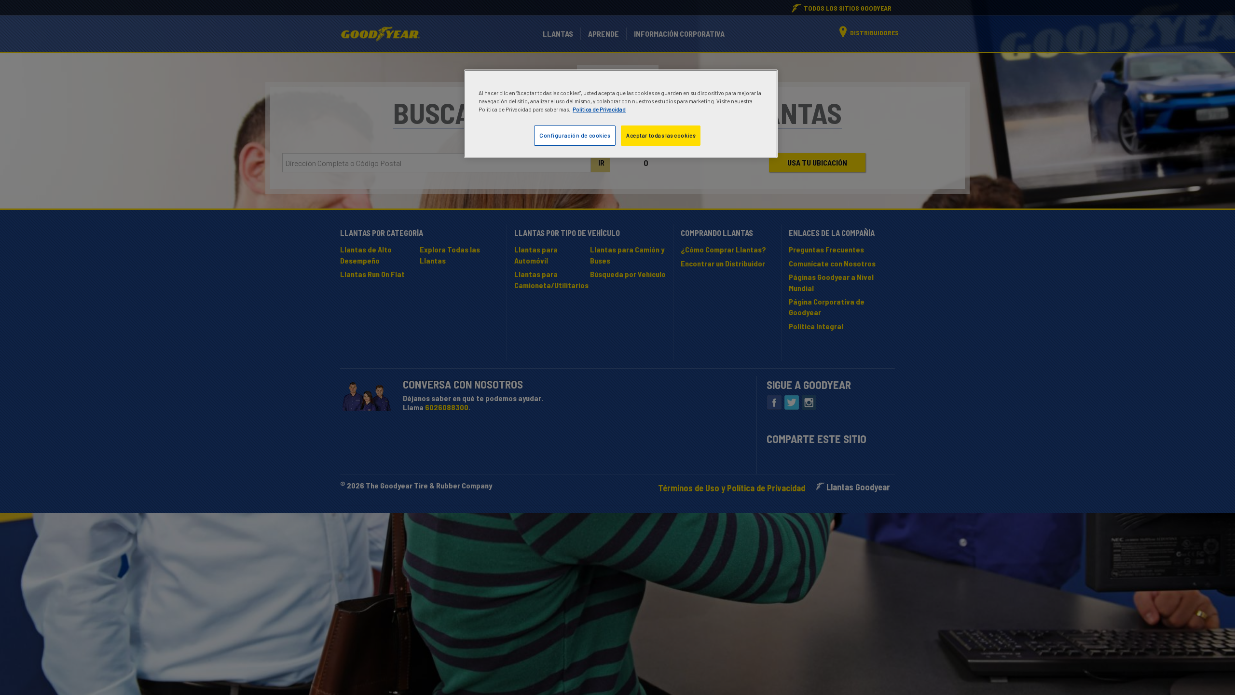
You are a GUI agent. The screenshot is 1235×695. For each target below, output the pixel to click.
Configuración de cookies (574, 135)
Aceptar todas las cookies (660, 135)
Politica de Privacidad (599, 109)
